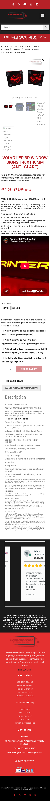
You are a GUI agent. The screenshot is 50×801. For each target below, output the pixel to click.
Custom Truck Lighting (20, 46)
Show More (30, 590)
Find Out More (25, 669)
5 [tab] (25, 604)
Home (4, 46)
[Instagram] (31, 4)
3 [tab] (17, 604)
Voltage (6, 303)
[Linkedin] (36, 4)
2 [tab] (13, 604)
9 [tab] (41, 604)
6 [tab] (29, 604)
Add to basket (29, 369)
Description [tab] (14, 381)
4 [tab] (21, 604)
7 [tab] (33, 604)
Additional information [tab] (21, 387)
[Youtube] (25, 4)
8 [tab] (37, 604)
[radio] (6, 308)
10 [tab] (25, 608)
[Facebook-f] (13, 4)
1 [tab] (9, 604)
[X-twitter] (19, 4)
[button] (42, 16)
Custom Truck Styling (24, 214)
